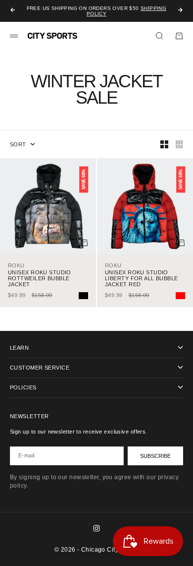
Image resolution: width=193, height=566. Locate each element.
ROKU (16, 265)
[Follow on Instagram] (96, 528)
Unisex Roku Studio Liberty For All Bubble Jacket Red (141, 278)
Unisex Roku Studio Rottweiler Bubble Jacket (39, 278)
